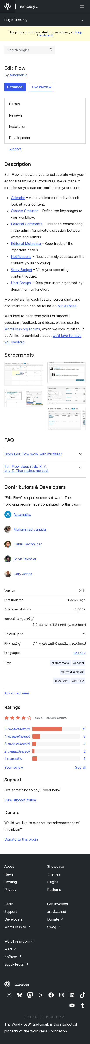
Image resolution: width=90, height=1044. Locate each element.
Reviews (15, 115)
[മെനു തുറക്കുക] (83, 6)
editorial (78, 663)
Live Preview (41, 87)
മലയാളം (22, 984)
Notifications (21, 256)
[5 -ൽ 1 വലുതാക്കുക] (37, 368)
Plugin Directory (16, 20)
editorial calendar (72, 671)
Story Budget (21, 269)
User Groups (21, 283)
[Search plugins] (50, 50)
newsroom (61, 680)
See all (80, 767)
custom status (61, 663)
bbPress (13, 957)
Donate (55, 919)
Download (15, 87)
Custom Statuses (24, 211)
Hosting (10, 882)
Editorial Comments (26, 224)
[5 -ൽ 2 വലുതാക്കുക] (37, 395)
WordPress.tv (17, 927)
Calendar (18, 197)
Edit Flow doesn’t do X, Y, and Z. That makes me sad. (26, 469)
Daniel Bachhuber (28, 544)
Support (15, 149)
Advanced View (17, 693)
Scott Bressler (25, 559)
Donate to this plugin (21, 839)
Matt (10, 949)
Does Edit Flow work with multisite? (33, 454)
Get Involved (57, 904)
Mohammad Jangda (30, 529)
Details (14, 104)
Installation (17, 126)
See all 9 (80, 653)
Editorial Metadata (26, 243)
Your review (13, 767)
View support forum (20, 800)
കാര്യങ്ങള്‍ (56, 911)
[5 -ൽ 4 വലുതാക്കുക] (80, 392)
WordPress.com (19, 941)
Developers (13, 919)
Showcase (55, 866)
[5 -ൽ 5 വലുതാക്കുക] (80, 413)
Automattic (18, 75)
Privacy (10, 889)
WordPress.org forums (22, 329)
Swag (54, 927)
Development (19, 137)
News (9, 874)
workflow (78, 680)
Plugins (52, 882)
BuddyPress (16, 964)
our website (67, 306)
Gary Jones (23, 574)
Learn (8, 904)
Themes (53, 874)
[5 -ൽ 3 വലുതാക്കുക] (80, 368)
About (9, 866)
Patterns (54, 889)
